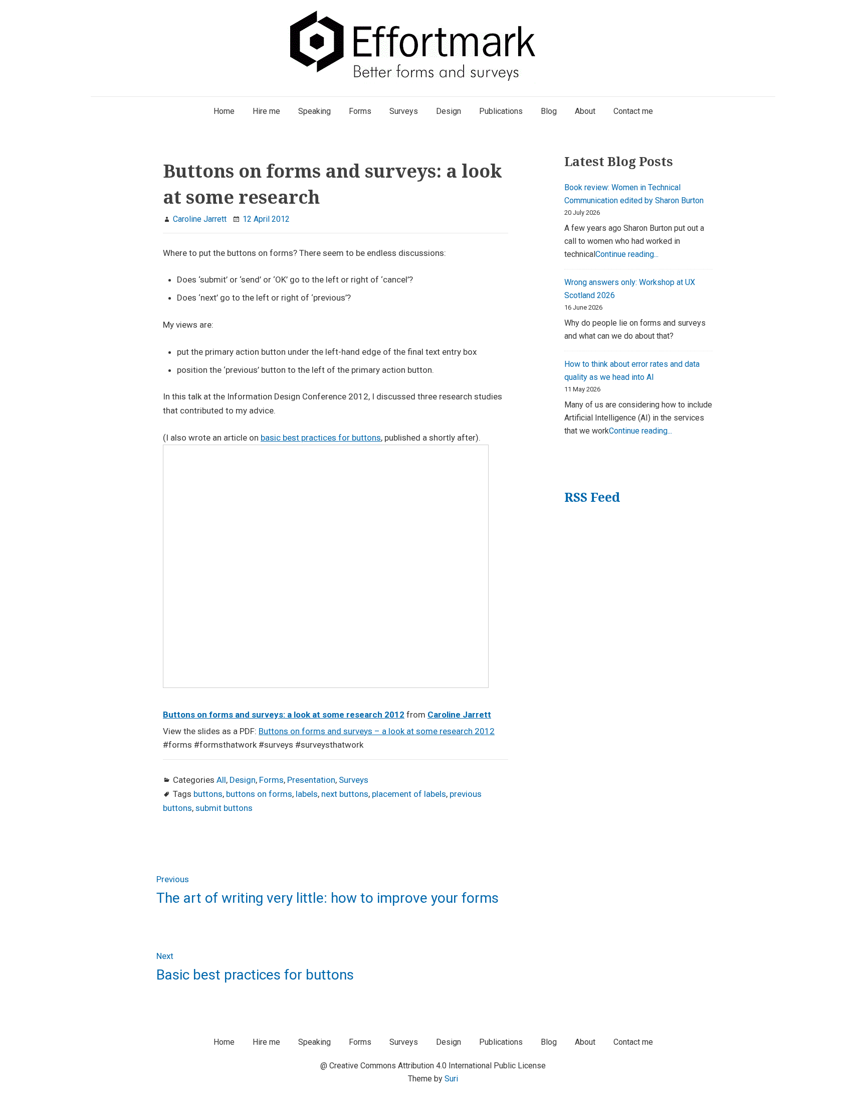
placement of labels (409, 794)
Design (243, 780)
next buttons (344, 794)
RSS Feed (592, 497)
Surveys (353, 780)
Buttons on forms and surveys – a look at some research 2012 (377, 731)
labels (307, 794)
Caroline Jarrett (459, 715)
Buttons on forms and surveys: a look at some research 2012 (283, 715)
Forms (271, 780)
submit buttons (224, 808)
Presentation (311, 780)
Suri (451, 1078)
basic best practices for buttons (321, 438)
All (221, 780)
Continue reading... (627, 254)
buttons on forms (259, 794)
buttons (208, 794)
